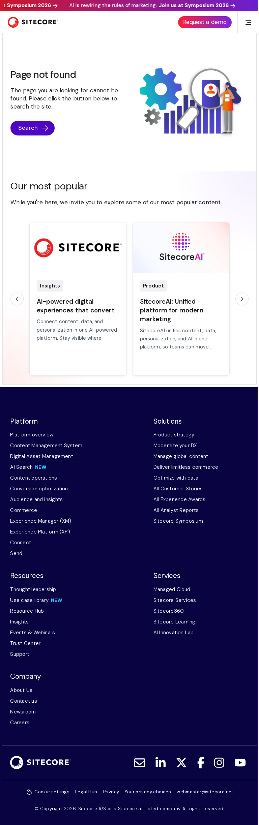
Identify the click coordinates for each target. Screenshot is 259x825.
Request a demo (205, 22)
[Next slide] (241, 299)
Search (28, 127)
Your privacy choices (148, 792)
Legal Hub (86, 792)
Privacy (111, 792)
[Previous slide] (16, 299)
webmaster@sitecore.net (205, 792)
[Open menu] (248, 22)
